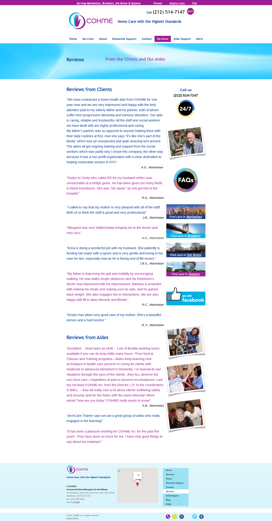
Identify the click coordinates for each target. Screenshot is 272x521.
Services (170, 474)
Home (169, 470)
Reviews (170, 491)
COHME (76, 502)
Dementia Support (174, 483)
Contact (170, 487)
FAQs (168, 504)
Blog (168, 500)
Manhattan (194, 217)
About (169, 479)
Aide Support (172, 496)
